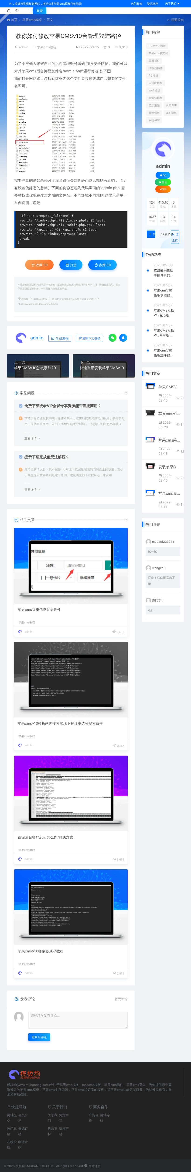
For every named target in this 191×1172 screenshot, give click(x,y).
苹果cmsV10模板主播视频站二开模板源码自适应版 (163, 353)
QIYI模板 (171, 112)
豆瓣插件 (154, 60)
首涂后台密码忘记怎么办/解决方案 (45, 837)
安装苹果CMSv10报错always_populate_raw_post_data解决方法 (169, 467)
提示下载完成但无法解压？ (46, 457)
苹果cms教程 (32, 20)
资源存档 (152, 3)
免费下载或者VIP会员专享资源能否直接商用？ (62, 405)
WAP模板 (154, 90)
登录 (39, 11)
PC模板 (153, 75)
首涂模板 (154, 112)
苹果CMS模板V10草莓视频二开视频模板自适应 (164, 333)
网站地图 (94, 1166)
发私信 (166, 234)
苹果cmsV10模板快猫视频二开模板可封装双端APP (163, 293)
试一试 (152, 551)
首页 (14, 20)
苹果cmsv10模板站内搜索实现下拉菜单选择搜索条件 (60, 723)
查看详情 (30, 438)
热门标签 (136, 3)
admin (23, 47)
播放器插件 (156, 68)
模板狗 (24, 299)
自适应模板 (156, 83)
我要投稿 (177, 20)
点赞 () (104, 265)
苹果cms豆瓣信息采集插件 (39, 609)
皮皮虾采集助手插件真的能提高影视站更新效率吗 (163, 273)
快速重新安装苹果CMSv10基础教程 (104, 367)
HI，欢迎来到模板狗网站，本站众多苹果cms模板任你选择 (45, 3)
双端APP (154, 120)
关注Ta (154, 234)
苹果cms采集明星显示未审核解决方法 (169, 440)
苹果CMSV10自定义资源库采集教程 (169, 387)
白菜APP (171, 105)
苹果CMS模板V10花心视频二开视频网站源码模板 (164, 313)
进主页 (175, 237)
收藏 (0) (41, 265)
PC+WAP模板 (157, 45)
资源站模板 (156, 98)
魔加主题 (154, 105)
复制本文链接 (91, 338)
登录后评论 (39, 1037)
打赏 (73, 265)
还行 (151, 610)
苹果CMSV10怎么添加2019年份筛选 (38, 367)
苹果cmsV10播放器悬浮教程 (41, 951)
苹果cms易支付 (158, 53)
